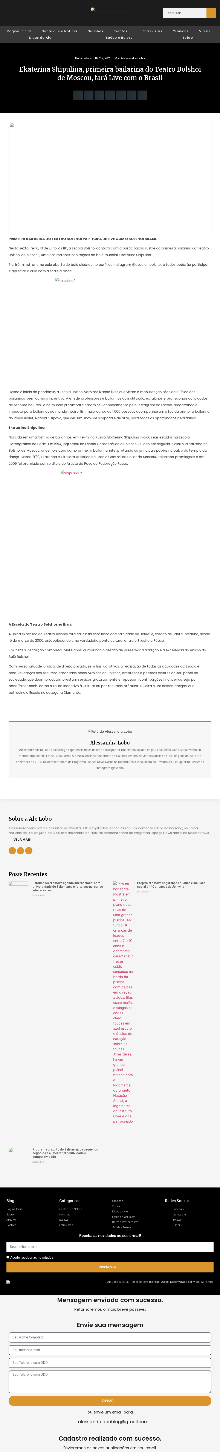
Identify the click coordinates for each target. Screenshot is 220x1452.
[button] (78, 95)
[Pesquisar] (211, 13)
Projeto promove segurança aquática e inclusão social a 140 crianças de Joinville (171, 884)
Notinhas (95, 31)
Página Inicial (19, 31)
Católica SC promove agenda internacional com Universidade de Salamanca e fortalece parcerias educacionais (67, 886)
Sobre (188, 37)
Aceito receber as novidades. (32, 1257)
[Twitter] (25, 12)
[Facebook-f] (20, 850)
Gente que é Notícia (59, 31)
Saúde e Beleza (119, 37)
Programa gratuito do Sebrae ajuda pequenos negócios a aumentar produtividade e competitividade (65, 1153)
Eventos (120, 31)
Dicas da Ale (40, 37)
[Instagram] (17, 12)
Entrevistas (152, 31)
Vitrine (205, 31)
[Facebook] (9, 12)
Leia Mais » (38, 895)
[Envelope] (33, 12)
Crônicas (181, 31)
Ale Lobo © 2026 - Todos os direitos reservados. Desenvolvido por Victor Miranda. (160, 1281)
